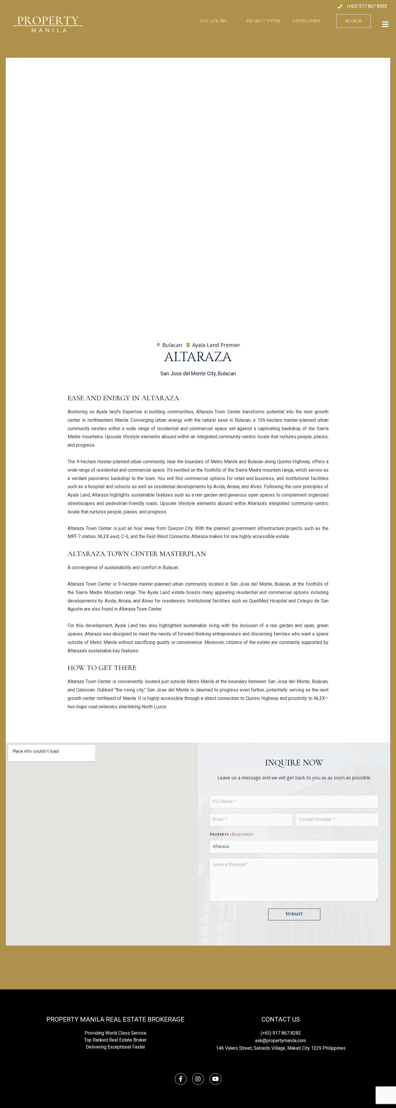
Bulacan (172, 344)
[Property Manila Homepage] (48, 24)
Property (231, 835)
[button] (15, 186)
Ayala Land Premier (216, 344)
